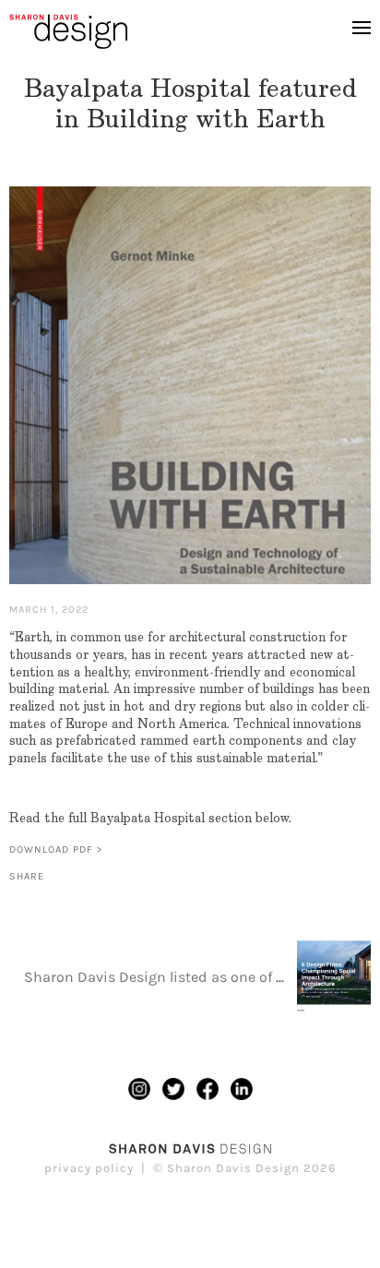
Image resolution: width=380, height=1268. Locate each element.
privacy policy (89, 1168)
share (26, 876)
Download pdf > (55, 849)
